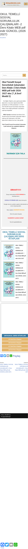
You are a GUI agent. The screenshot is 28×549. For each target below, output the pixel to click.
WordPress (8, 414)
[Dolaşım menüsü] (26, 4)
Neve (2, 414)
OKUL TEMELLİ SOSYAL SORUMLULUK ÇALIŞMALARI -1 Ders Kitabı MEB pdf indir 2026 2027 (20, 252)
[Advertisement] (14, 57)
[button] (15, 335)
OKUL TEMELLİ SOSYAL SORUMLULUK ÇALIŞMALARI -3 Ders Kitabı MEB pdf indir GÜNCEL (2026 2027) (20, 289)
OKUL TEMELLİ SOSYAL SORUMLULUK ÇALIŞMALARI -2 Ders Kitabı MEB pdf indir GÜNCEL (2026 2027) (20, 270)
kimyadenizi (3, 37)
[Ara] (24, 75)
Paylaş (16, 356)
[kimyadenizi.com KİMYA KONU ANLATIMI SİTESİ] (11, 4)
